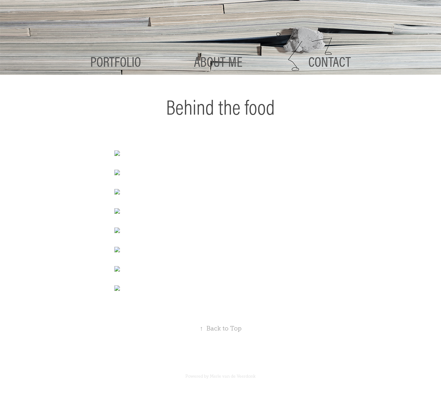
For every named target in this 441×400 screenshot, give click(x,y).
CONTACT (329, 61)
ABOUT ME (218, 61)
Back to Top (221, 328)
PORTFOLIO (115, 61)
